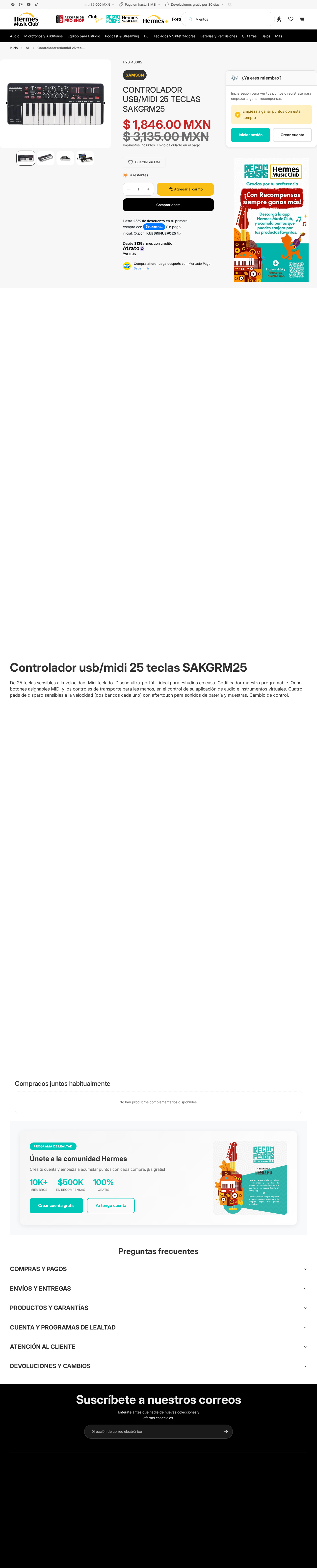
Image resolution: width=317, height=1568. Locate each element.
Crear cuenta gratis (56, 1205)
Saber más (142, 268)
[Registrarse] (226, 1431)
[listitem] (279, 35)
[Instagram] (21, 4)
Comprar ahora (168, 205)
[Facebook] (13, 4)
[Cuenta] (279, 19)
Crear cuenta (292, 135)
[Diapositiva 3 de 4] (65, 158)
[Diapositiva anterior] (5, 103)
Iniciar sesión (251, 135)
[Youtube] (29, 4)
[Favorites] (290, 19)
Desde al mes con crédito (148, 248)
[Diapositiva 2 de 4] (45, 158)
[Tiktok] (37, 4)
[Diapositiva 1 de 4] (26, 158)
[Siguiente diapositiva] (105, 103)
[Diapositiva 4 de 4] (85, 158)
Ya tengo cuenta (110, 1205)
